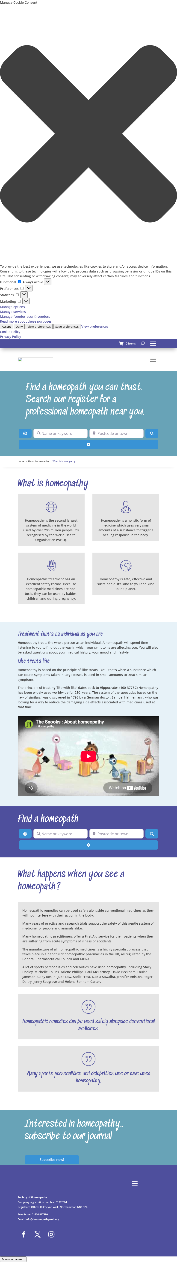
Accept (6, 326)
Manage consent (13, 1259)
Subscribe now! (52, 1159)
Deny (19, 326)
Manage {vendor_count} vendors (25, 316)
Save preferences (67, 326)
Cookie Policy (10, 332)
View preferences (39, 326)
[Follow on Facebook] (24, 1235)
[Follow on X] (38, 1235)
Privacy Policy (10, 336)
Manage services (13, 311)
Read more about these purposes (26, 321)
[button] (88, 134)
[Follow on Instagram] (51, 1235)
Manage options (12, 307)
